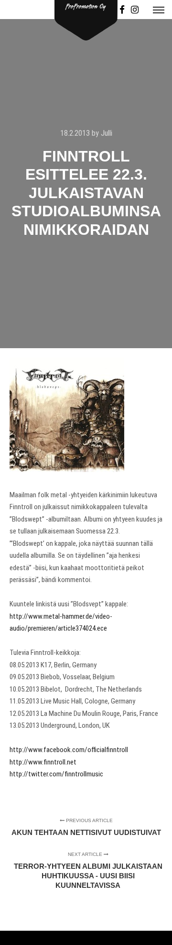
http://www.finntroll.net (43, 762)
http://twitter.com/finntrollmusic (56, 774)
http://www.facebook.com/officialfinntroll (69, 749)
